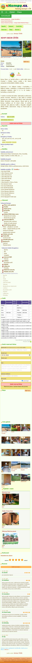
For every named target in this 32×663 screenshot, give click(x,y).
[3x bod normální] (16, 560)
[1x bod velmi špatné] (10, 560)
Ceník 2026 (19, 26)
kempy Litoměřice (15, 19)
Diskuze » (6, 649)
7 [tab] (16, 57)
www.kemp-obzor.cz (6, 120)
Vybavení (11, 26)
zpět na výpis (10, 33)
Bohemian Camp (6, 492)
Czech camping (8, 658)
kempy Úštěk (18, 33)
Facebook (23, 658)
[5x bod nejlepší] (22, 560)
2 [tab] (4, 57)
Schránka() (5, 16)
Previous (2, 49)
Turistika (16, 169)
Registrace (13, 660)
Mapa (19, 12)
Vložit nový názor (16, 567)
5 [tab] (11, 57)
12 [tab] (27, 57)
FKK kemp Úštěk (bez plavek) (9, 531)
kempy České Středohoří (6, 21)
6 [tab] (13, 57)
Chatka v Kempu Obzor (7, 511)
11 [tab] (25, 57)
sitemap (19, 660)
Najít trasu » (26, 61)
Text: (2, 363)
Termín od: (4, 353)
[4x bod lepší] (19, 560)
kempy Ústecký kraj (5, 19)
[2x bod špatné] (13, 560)
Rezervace (4, 29)
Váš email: (3, 378)
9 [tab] (20, 57)
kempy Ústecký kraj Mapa (7, 22)
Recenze (17, 29)
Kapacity (4, 26)
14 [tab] (15, 59)
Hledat (12, 12)
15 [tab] (17, 59)
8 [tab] (18, 57)
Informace (4, 660)
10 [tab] (23, 57)
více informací (22, 2)
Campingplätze (16, 658)
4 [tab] (9, 57)
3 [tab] (6, 57)
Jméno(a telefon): (5, 374)
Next (30, 49)
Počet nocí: (4, 358)
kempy (2, 658)
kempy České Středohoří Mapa (21, 22)
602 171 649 (10, 117)
